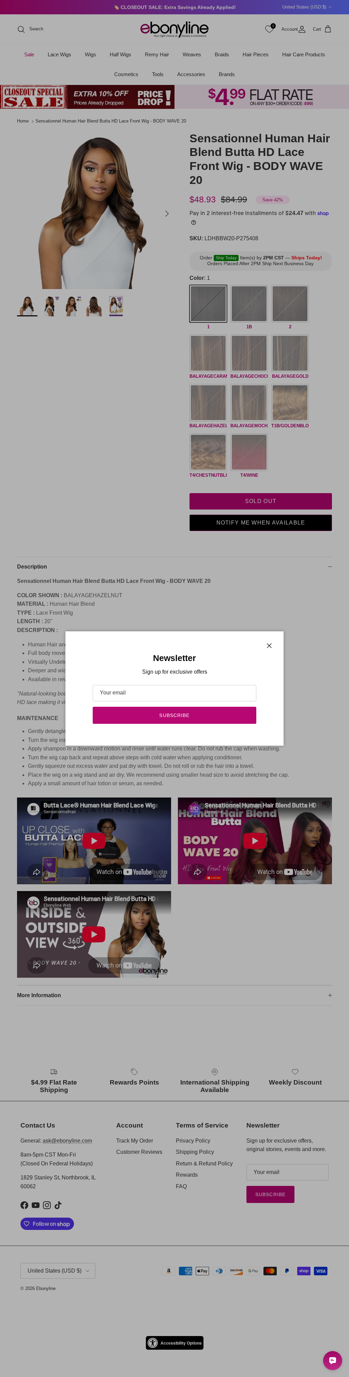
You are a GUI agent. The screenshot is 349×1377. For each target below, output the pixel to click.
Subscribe (174, 715)
